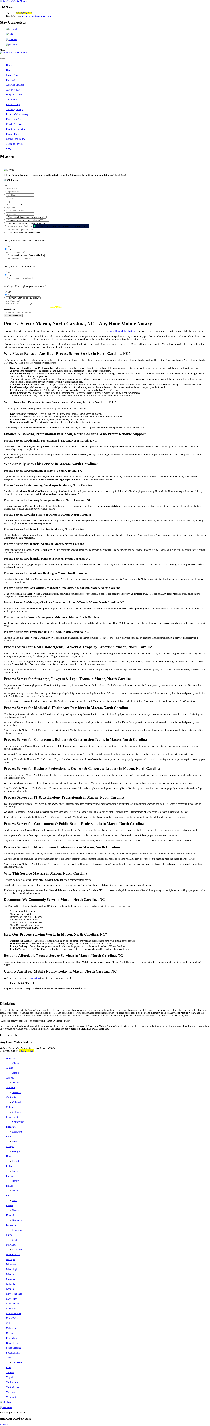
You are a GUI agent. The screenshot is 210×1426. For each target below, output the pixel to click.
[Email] (105, 1407)
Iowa (8, 1195)
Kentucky (11, 1215)
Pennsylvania (12, 1338)
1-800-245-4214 (24, 13)
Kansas (9, 1205)
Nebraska (10, 1284)
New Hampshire (14, 1293)
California (11, 1097)
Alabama (10, 1058)
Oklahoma (11, 1328)
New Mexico (12, 1303)
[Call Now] (105, 1402)
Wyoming (11, 1397)
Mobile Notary (13, 75)
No (9, 249)
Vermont (10, 1372)
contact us (35, 978)
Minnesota (11, 1264)
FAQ (8, 148)
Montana (10, 1279)
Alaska (9, 1068)
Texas (9, 1357)
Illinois (9, 1176)
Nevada (10, 1289)
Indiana (9, 1185)
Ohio (8, 1323)
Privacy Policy (13, 134)
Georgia (10, 1146)
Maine (9, 1235)
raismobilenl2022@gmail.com (36, 16)
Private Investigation (16, 129)
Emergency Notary (15, 119)
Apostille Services (15, 84)
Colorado (10, 1107)
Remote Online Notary (17, 114)
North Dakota (13, 1318)
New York (11, 1308)
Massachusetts (13, 1254)
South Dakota (13, 1352)
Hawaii (9, 1156)
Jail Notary (11, 99)
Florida (9, 1136)
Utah (8, 1367)
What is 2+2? (11, 309)
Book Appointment (13, 316)
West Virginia (12, 1387)
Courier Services (14, 124)
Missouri (10, 1274)
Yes (9, 246)
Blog (8, 70)
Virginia (10, 1377)
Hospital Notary (14, 94)
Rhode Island (12, 1343)
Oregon (10, 1333)
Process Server (13, 80)
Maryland (11, 1244)
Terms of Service (14, 143)
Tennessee (17, 1362)
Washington (12, 1382)
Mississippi (11, 1269)
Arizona (10, 1077)
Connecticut (12, 1117)
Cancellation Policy (15, 139)
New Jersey (12, 1298)
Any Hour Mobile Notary (122, 331)
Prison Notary (13, 104)
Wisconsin (11, 1392)
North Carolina (13, 1313)
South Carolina (13, 1347)
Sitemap (4, 1424)
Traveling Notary (14, 109)
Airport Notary (13, 89)
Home (9, 65)
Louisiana (11, 1225)
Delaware (11, 1126)
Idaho (9, 1166)
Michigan (10, 1259)
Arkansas (10, 1087)
